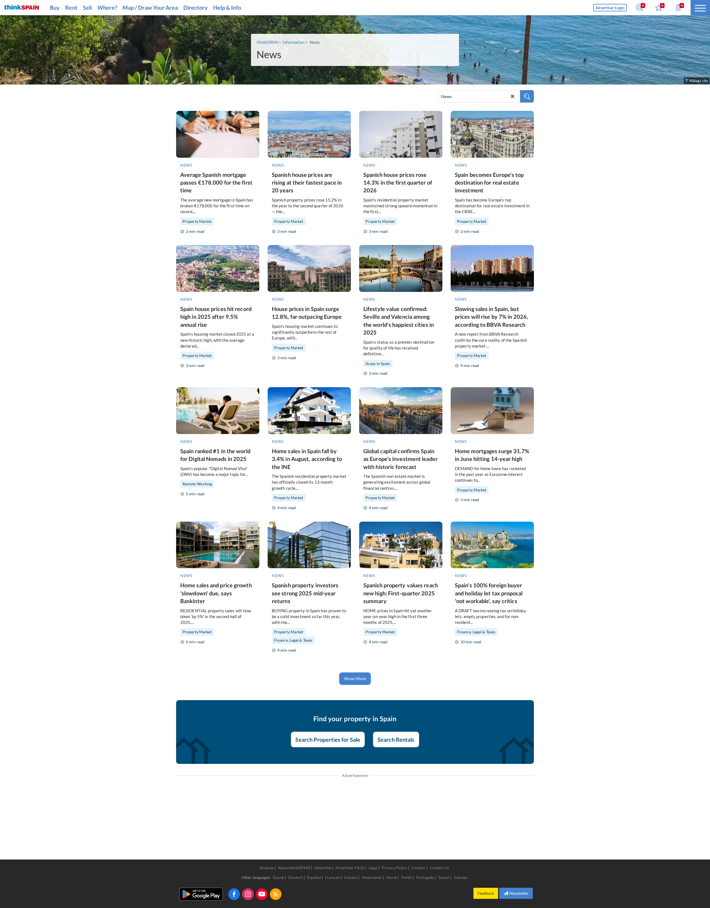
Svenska (461, 877)
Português (425, 877)
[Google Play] (201, 894)
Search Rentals (395, 739)
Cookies (418, 867)
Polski (407, 877)
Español (314, 877)
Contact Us (439, 867)
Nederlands (372, 877)
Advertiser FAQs (349, 867)
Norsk (392, 877)
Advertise (322, 867)
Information (294, 42)
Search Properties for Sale (327, 739)
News (186, 165)
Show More (355, 678)
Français (333, 877)
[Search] (527, 96)
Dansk (279, 877)
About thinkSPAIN (294, 867)
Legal (373, 867)
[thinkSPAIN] (21, 7)
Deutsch (296, 877)
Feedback (486, 893)
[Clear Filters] (512, 96)
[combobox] (485, 96)
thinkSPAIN (267, 42)
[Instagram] (248, 894)
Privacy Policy (394, 867)
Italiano (351, 877)
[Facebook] (234, 894)
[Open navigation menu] (700, 7)
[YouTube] (262, 894)
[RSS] (276, 894)
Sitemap (267, 867)
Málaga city (698, 80)
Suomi (444, 877)
